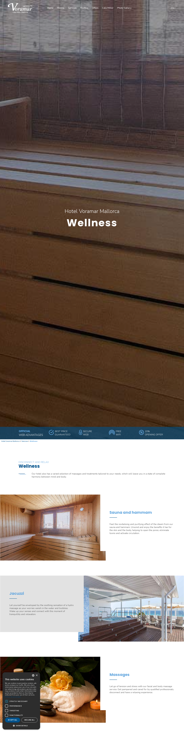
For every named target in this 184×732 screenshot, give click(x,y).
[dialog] (21, 700)
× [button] (37, 675)
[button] (21, 725)
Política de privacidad (13, 697)
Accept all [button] (12, 720)
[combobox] (33, 675)
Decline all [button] (29, 720)
